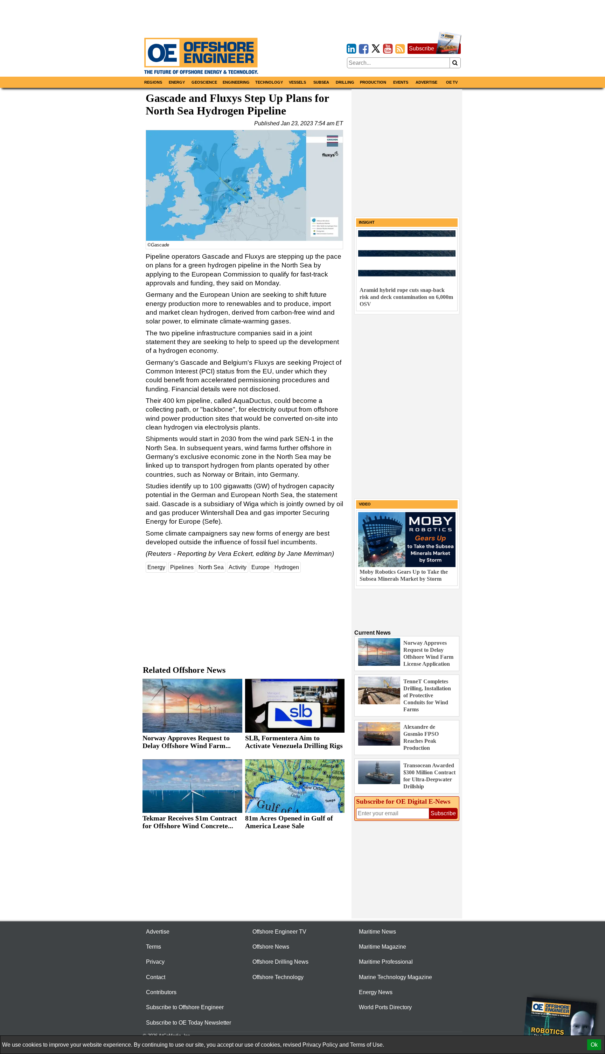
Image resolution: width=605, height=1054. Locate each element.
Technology (269, 82)
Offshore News (270, 947)
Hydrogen (286, 567)
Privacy (155, 962)
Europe (260, 567)
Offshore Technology (278, 977)
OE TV (452, 82)
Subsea (321, 82)
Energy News (375, 992)
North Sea (211, 567)
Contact (155, 977)
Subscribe (421, 48)
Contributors (161, 992)
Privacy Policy (320, 1045)
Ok (594, 1045)
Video (365, 504)
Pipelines (182, 567)
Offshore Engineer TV (279, 932)
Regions (153, 82)
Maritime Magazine (382, 947)
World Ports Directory (385, 1007)
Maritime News (377, 932)
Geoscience (204, 82)
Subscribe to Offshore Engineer (185, 1007)
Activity (237, 567)
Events (400, 82)
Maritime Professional (386, 962)
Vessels (297, 82)
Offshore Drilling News (280, 962)
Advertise (426, 82)
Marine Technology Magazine (395, 977)
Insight (367, 222)
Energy (177, 82)
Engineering (236, 82)
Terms (153, 947)
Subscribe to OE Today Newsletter (188, 1023)
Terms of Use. (367, 1045)
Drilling (345, 82)
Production (373, 82)
